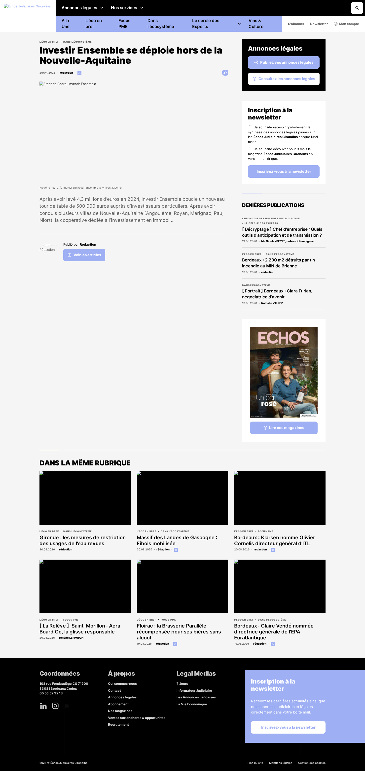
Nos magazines (120, 711)
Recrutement (118, 724)
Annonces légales (79, 7)
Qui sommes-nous (122, 683)
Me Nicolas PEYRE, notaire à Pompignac (287, 241)
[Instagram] (55, 706)
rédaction (66, 72)
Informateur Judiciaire (194, 690)
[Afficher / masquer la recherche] (357, 8)
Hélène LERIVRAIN (71, 637)
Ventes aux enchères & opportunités (136, 718)
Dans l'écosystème (160, 23)
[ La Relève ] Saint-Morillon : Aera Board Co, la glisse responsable (79, 629)
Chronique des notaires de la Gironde (271, 218)
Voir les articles (87, 255)
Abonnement (118, 704)
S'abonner (296, 24)
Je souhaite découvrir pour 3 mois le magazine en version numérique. (280, 154)
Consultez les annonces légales (286, 78)
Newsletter (319, 24)
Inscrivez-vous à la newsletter (284, 171)
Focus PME (124, 23)
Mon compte (349, 24)
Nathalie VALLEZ (272, 303)
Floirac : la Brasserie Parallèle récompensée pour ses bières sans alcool (179, 632)
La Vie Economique (192, 704)
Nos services (124, 7)
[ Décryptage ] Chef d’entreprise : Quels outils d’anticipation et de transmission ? (282, 232)
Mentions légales (280, 763)
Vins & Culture (256, 23)
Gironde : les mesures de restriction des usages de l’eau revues (82, 540)
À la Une (66, 23)
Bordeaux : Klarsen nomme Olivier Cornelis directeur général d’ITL (274, 540)
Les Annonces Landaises (196, 697)
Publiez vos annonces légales (286, 62)
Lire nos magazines (286, 427)
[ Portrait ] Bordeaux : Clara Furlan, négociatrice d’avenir (277, 293)
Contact (114, 690)
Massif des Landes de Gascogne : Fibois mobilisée (177, 540)
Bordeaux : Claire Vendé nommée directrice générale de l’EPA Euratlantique (274, 632)
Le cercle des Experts (205, 23)
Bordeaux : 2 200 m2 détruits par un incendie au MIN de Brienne (278, 262)
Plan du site (255, 763)
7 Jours (182, 683)
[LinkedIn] (43, 706)
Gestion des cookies (312, 763)
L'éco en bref (93, 23)
